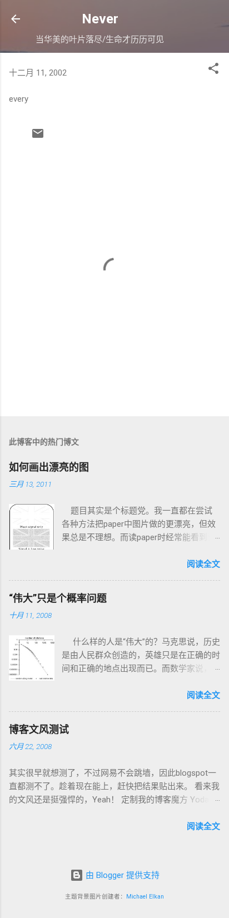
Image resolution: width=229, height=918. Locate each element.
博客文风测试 (39, 729)
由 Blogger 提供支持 (121, 875)
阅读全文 (203, 564)
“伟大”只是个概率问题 (58, 598)
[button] (213, 70)
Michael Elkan (145, 896)
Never (100, 19)
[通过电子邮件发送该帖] (37, 137)
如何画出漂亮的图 (49, 467)
